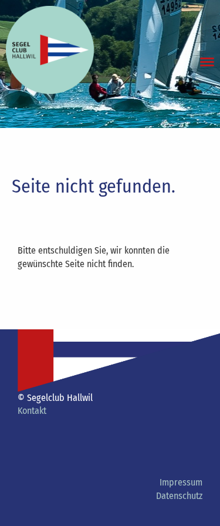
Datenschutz (179, 495)
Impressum (181, 482)
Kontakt (32, 410)
